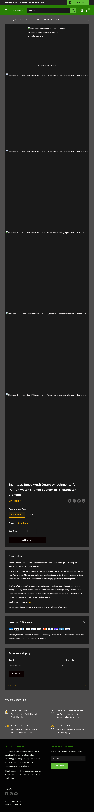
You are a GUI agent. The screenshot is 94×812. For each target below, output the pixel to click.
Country (12, 660)
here (31, 602)
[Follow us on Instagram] (11, 793)
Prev (77, 20)
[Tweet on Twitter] (79, 501)
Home (7, 20)
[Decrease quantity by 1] (20, 531)
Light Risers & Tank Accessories (23, 20)
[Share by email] (83, 501)
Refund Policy (14, 686)
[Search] (73, 10)
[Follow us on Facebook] (6, 793)
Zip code (70, 660)
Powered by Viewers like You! (15, 804)
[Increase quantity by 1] (33, 531)
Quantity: (13, 531)
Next (85, 20)
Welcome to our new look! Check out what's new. (25, 2)
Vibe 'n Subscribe (80, 2)
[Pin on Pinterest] (74, 501)
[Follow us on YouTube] (16, 793)
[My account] (82, 10)
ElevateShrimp (15, 501)
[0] (87, 10)
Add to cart (27, 540)
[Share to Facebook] (69, 501)
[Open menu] (6, 10)
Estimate (16, 674)
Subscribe (59, 766)
